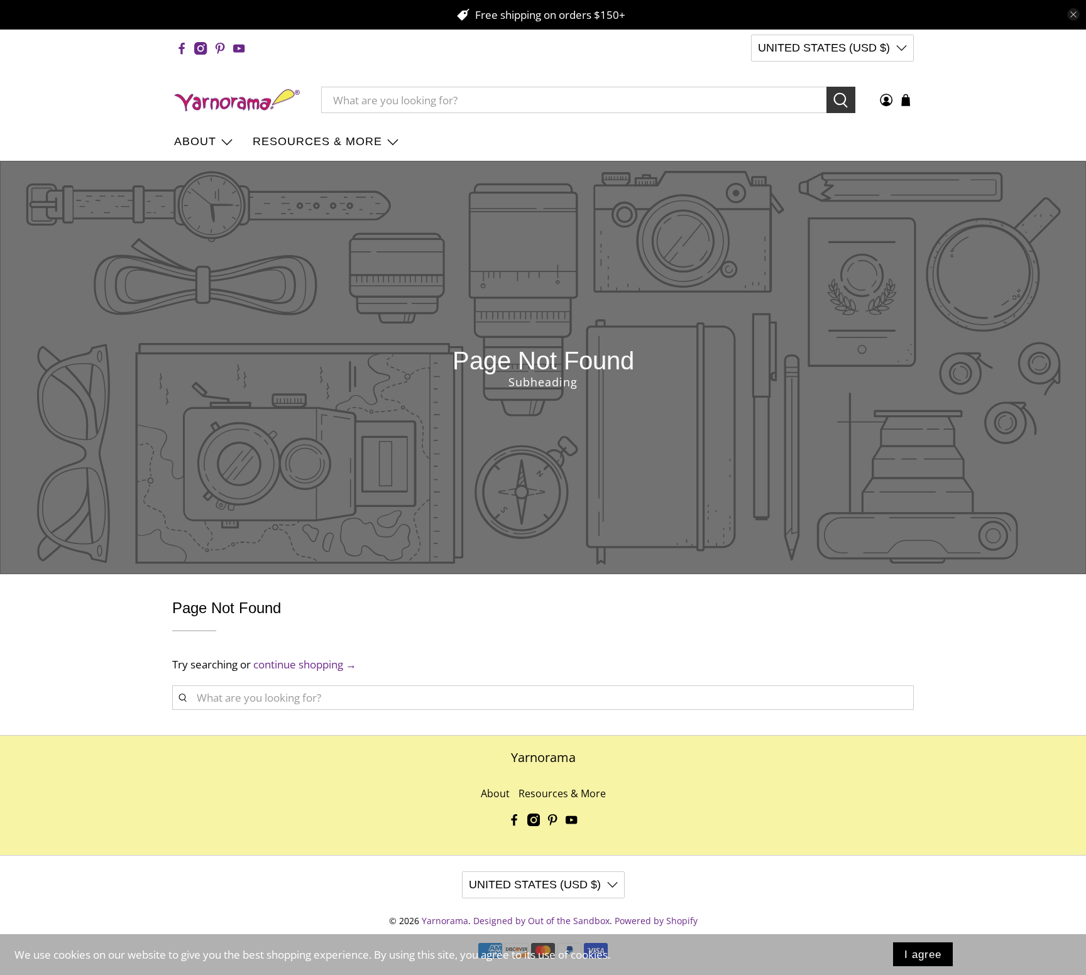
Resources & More (317, 141)
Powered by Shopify (656, 921)
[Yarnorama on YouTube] (239, 48)
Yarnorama (445, 921)
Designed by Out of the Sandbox (541, 921)
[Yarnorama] (237, 100)
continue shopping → (304, 664)
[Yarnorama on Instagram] (200, 48)
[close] (1073, 14)
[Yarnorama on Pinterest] (220, 48)
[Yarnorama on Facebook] (181, 48)
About (195, 141)
